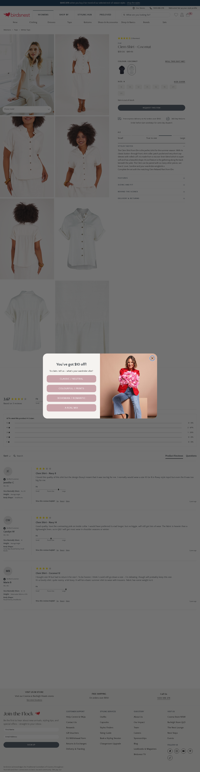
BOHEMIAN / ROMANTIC (72, 398)
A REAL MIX (71, 407)
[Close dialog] (152, 358)
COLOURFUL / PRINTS (71, 388)
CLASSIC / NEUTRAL (71, 379)
